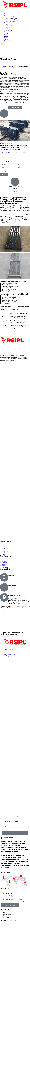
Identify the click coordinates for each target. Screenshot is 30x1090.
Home (5, 14)
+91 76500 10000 (13, 580)
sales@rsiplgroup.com (15, 192)
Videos (6, 36)
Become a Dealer (8, 35)
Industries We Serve (9, 32)
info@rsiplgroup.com (14, 590)
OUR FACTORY (14, 596)
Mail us (15, 191)
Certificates (7, 38)
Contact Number (6, 821)
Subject (17, 821)
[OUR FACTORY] (4, 597)
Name (3, 816)
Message (4, 826)
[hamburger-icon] (1, 11)
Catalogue (7, 39)
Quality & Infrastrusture (14, 20)
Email (16, 816)
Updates (6, 33)
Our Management (12, 18)
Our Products (7, 23)
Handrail (10, 26)
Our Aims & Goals (12, 21)
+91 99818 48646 (15, 189)
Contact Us (7, 41)
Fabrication (10, 30)
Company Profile (12, 17)
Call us (15, 188)
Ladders (10, 29)
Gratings (10, 24)
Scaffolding (11, 27)
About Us (6, 15)
